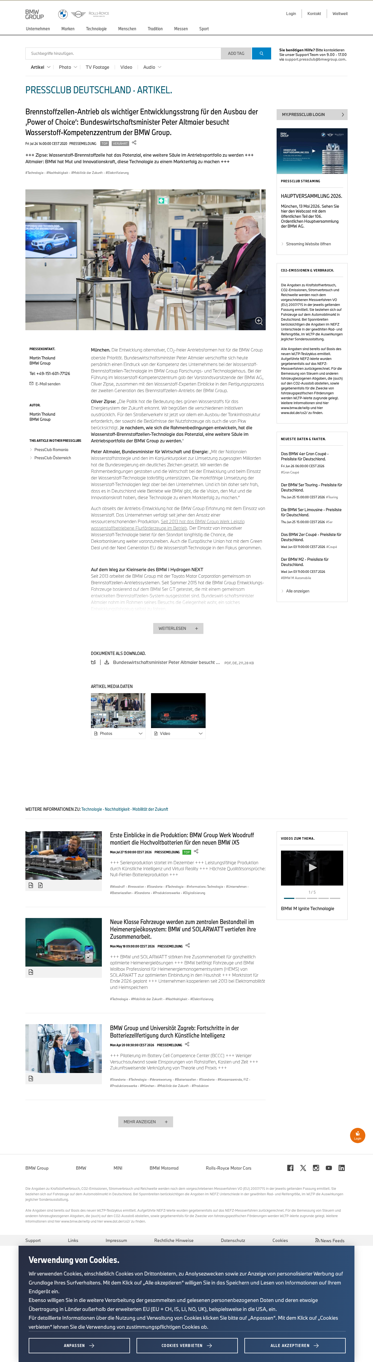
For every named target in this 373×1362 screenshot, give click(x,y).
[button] (312, 868)
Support (33, 1240)
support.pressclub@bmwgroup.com (315, 59)
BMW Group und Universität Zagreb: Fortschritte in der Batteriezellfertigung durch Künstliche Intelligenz (174, 1031)
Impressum (116, 1240)
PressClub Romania (51, 449)
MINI (118, 1168)
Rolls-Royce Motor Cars (228, 1168)
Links (73, 1240)
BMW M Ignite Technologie (307, 908)
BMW (81, 1168)
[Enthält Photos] (30, 885)
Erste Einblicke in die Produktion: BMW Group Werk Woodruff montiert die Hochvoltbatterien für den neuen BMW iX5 (182, 838)
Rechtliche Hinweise (174, 1240)
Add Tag (236, 53)
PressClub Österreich (52, 457)
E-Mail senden (47, 383)
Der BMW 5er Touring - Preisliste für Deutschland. (311, 487)
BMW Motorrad (164, 1168)
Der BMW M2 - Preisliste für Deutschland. (304, 562)
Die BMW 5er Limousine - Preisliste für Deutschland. (311, 512)
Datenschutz (233, 1240)
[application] (312, 868)
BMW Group (37, 1168)
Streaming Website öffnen (308, 243)
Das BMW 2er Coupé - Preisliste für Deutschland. (311, 537)
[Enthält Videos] (41, 885)
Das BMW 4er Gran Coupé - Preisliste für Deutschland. (305, 456)
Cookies (280, 1240)
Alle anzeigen (297, 591)
